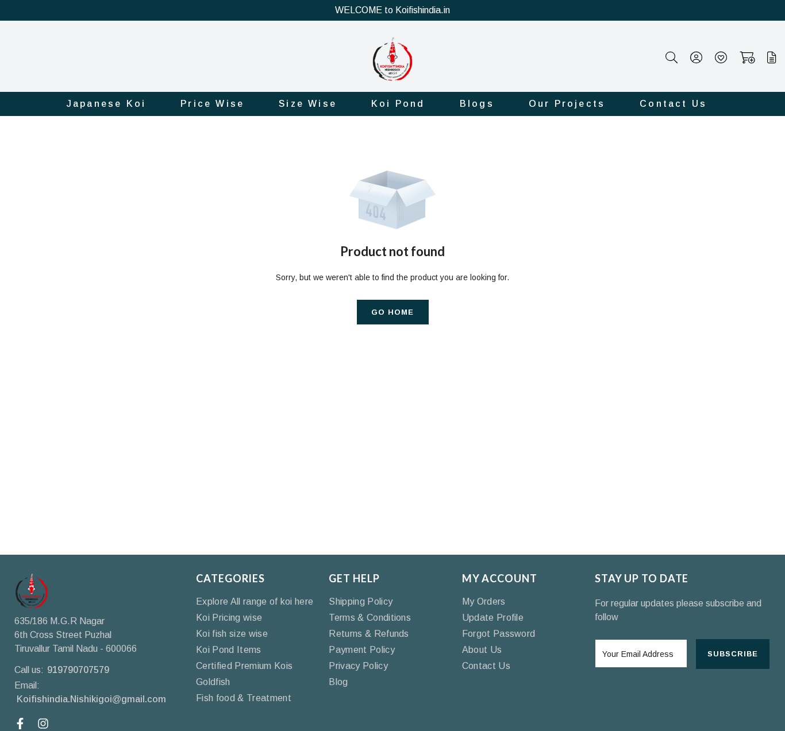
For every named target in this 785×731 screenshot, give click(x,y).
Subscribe (732, 653)
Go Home (392, 312)
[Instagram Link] (44, 723)
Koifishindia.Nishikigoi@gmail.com (91, 699)
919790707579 (78, 670)
